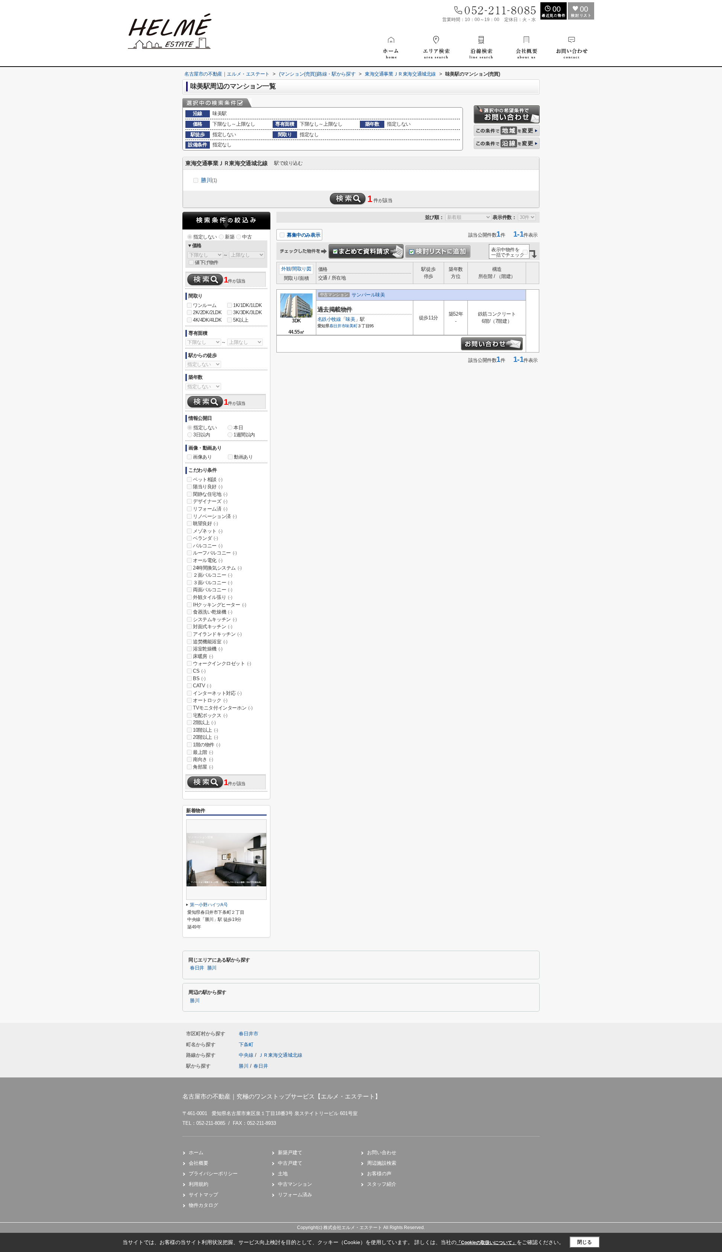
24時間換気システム (217, 568)
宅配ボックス (210, 715)
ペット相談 (208, 479)
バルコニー (208, 546)
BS (199, 678)
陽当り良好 (208, 486)
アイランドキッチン (217, 634)
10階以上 (205, 730)
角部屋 (203, 767)
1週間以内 (244, 435)
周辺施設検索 (381, 1163)
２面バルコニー (212, 575)
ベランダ (205, 538)
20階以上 (205, 737)
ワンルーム (205, 305)
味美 (350, 319)
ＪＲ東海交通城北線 (280, 1055)
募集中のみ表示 (302, 235)
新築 (229, 237)
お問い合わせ (381, 1152)
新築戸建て (290, 1152)
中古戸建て (290, 1163)
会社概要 (198, 1163)
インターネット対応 (217, 693)
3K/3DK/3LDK (247, 312)
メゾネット (208, 531)
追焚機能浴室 (210, 641)
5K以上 (240, 320)
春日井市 (337, 326)
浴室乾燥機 (208, 649)
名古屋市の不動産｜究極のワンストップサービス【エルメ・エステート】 (281, 1096)
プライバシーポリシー (213, 1173)
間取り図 (301, 269)
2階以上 (204, 722)
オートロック (210, 700)
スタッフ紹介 (381, 1184)
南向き (203, 759)
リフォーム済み (295, 1194)
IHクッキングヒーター (219, 605)
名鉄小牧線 (329, 319)
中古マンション (295, 1184)
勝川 (209, 180)
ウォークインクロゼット (222, 663)
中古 (247, 237)
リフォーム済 (210, 509)
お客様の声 (379, 1173)
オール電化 (208, 560)
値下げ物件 (206, 262)
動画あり (243, 457)
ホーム (196, 1152)
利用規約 (198, 1184)
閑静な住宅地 (210, 494)
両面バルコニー (212, 590)
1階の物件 (206, 745)
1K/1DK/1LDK (247, 305)
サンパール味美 (368, 295)
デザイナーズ (210, 501)
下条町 (246, 1044)
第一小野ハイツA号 (209, 904)
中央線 (247, 1055)
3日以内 (201, 435)
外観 (286, 269)
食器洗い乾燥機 (212, 612)
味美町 (351, 326)
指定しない (205, 237)
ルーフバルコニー (215, 553)
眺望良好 (205, 523)
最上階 (203, 752)
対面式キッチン (212, 626)
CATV (202, 685)
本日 (238, 427)
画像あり (202, 457)
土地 (283, 1173)
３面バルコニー (212, 582)
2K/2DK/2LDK (207, 312)
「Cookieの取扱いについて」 (487, 1242)
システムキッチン (215, 619)
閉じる (584, 1242)
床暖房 (203, 656)
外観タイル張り (212, 597)
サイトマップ (203, 1194)
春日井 (197, 968)
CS (199, 671)
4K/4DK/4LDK (207, 320)
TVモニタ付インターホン (222, 708)
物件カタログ (203, 1205)
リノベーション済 (215, 516)
